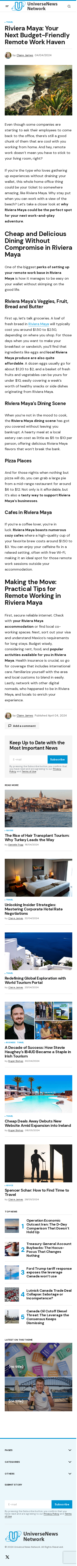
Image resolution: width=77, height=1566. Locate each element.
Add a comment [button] (24, 726)
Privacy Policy (51, 1513)
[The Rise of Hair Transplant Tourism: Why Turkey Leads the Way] (38, 808)
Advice (9, 1186)
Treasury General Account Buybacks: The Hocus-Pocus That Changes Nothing (48, 1250)
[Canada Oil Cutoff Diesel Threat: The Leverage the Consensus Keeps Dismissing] (12, 1316)
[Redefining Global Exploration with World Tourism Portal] (38, 951)
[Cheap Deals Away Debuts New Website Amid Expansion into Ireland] (38, 1094)
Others (9, 1473)
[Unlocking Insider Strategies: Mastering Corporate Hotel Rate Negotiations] (38, 877)
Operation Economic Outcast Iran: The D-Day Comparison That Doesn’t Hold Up (47, 1226)
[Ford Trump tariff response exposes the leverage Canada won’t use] (12, 1272)
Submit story (13, 1484)
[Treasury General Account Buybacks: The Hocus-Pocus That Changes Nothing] (12, 1249)
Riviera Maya (38, 324)
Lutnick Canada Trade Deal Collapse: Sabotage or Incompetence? (49, 1294)
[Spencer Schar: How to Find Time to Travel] (38, 1163)
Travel (9, 22)
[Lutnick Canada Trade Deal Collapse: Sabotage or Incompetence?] (12, 1294)
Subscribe (57, 759)
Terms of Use (29, 771)
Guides (9, 831)
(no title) (16, 1367)
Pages (8, 1450)
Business (10, 1043)
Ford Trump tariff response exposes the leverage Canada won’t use (49, 1272)
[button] (7, 6)
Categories (12, 1462)
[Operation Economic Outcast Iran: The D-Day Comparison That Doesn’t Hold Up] (12, 1226)
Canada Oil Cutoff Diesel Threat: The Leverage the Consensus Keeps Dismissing (47, 1317)
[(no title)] (38, 1360)
